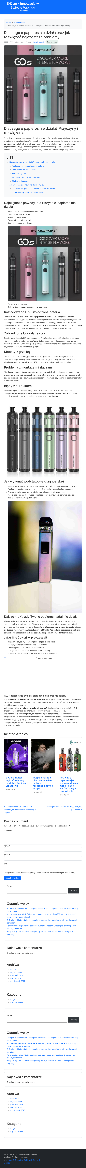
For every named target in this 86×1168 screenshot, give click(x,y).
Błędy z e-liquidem (20, 181)
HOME (8, 22)
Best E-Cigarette (16, 1160)
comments (8, 830)
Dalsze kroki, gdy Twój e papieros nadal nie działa (33, 188)
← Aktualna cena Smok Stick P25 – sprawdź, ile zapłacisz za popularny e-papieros (20, 810)
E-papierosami (20, 22)
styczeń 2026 (16, 972)
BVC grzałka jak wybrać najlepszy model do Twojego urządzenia (16, 781)
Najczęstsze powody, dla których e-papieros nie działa (32, 162)
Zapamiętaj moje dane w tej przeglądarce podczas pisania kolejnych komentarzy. (40, 872)
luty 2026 (14, 969)
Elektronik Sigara (31, 1160)
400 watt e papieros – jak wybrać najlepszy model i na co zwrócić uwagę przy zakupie (69, 784)
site (5, 864)
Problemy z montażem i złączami (26, 177)
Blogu (12, 999)
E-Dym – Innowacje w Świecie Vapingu (23, 5)
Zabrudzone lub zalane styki (24, 170)
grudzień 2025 (16, 975)
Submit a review (12, 878)
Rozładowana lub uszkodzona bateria (28, 166)
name (7, 846)
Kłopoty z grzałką (19, 173)
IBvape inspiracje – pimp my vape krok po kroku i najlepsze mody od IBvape (43, 783)
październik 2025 (17, 981)
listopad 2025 (16, 978)
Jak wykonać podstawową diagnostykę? (26, 185)
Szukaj (9, 886)
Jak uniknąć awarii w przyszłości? (29, 192)
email (7, 855)
